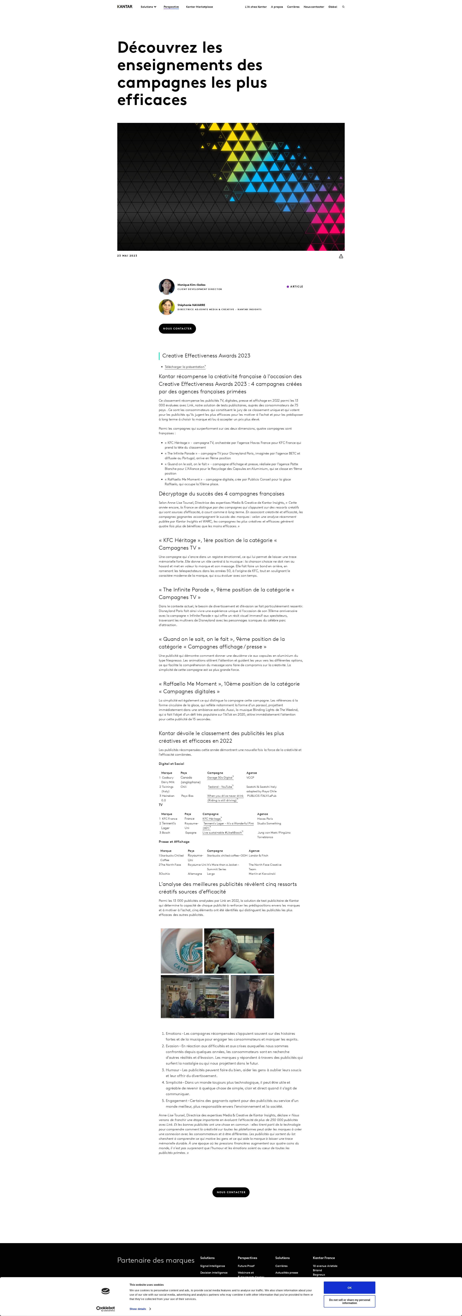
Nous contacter (314, 7)
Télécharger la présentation (184, 367)
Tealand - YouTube (220, 787)
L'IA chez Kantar (256, 7)
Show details (138, 1308)
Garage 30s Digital (219, 777)
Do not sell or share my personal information (349, 1301)
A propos (277, 7)
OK (350, 1287)
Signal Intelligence (212, 1266)
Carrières (293, 7)
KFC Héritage (212, 818)
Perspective (171, 7)
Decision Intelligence (214, 1272)
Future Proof (246, 1266)
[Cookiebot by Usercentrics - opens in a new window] (105, 1309)
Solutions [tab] (147, 7)
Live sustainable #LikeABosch (222, 832)
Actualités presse (286, 1272)
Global (332, 7)
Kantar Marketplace (199, 7)
